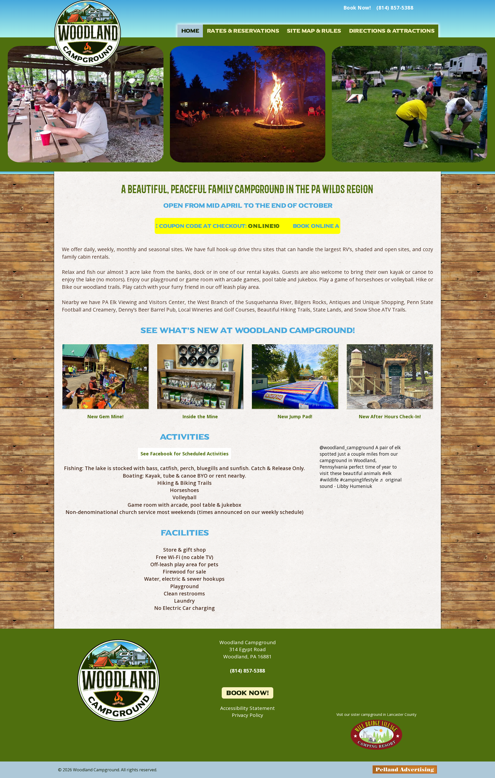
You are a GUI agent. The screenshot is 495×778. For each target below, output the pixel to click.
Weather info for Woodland (376, 699)
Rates (243, 31)
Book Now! (247, 693)
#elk (386, 473)
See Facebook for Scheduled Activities (184, 454)
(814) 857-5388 (247, 670)
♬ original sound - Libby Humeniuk (361, 483)
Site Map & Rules (314, 31)
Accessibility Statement (247, 708)
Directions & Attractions (391, 31)
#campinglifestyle (359, 480)
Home (190, 31)
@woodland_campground (347, 447)
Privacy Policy (247, 715)
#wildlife (329, 480)
